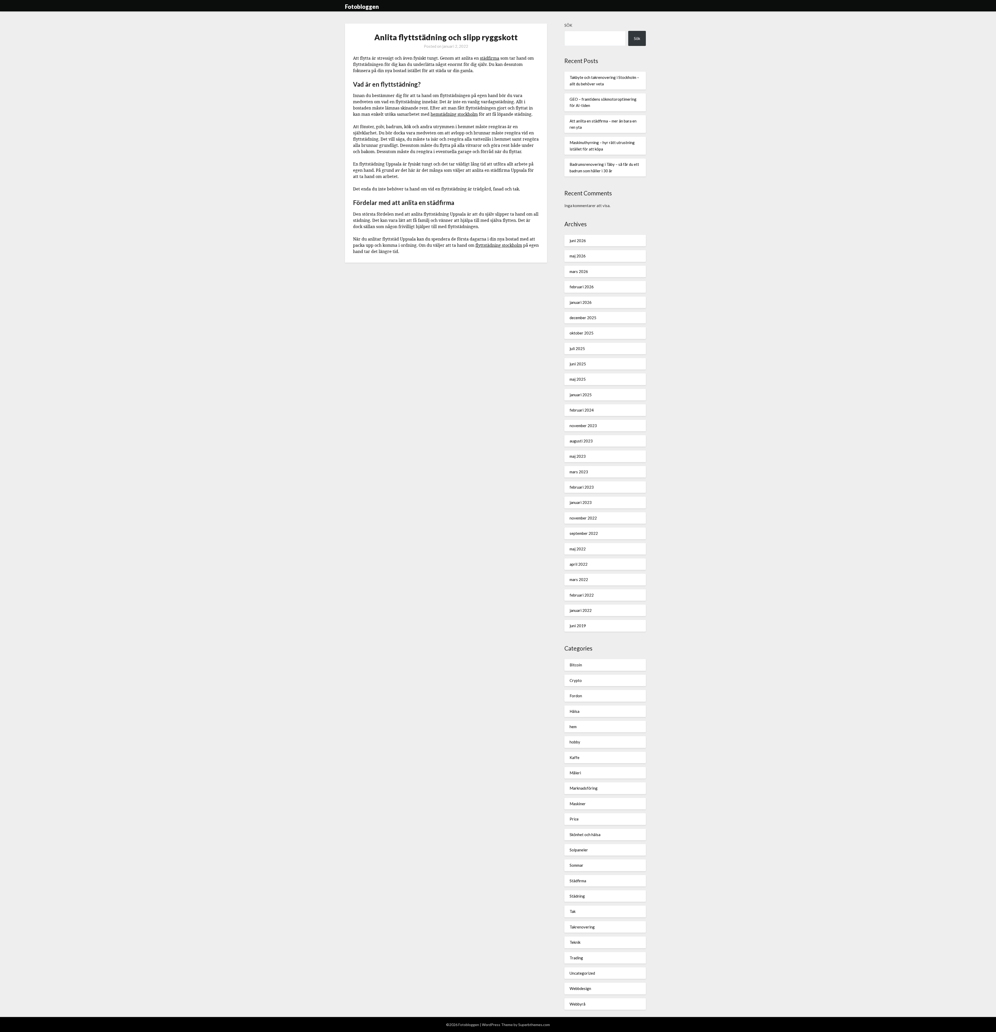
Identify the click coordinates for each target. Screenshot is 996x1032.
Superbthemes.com (534, 1024)
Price (574, 819)
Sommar (576, 865)
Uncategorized (582, 973)
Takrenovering (582, 927)
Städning (577, 896)
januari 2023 (581, 502)
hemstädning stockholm (454, 114)
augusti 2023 (581, 441)
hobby (575, 742)
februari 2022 (582, 595)
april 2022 (578, 564)
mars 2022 (579, 579)
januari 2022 (581, 610)
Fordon (576, 695)
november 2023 (583, 425)
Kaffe (574, 757)
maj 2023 (578, 456)
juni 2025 (578, 363)
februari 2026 (582, 286)
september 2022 (584, 533)
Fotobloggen (362, 6)
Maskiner (578, 803)
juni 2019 (578, 625)
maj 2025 (578, 379)
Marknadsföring (584, 788)
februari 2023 (582, 487)
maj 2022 (578, 548)
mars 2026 (579, 271)
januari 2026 (581, 302)
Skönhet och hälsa (585, 834)
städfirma (489, 58)
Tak (573, 911)
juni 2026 (578, 240)
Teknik (575, 942)
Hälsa (574, 711)
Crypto (576, 680)
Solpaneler (579, 850)
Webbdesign (580, 988)
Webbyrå (577, 1004)
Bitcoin (576, 664)
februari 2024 (582, 410)
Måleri (575, 772)
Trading (576, 957)
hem (573, 726)
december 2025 (583, 317)
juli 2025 (577, 348)
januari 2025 (581, 394)
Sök (568, 25)
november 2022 (583, 518)
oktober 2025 (581, 333)
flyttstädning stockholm (498, 245)
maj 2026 (578, 256)
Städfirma (578, 880)
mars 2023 (579, 471)
